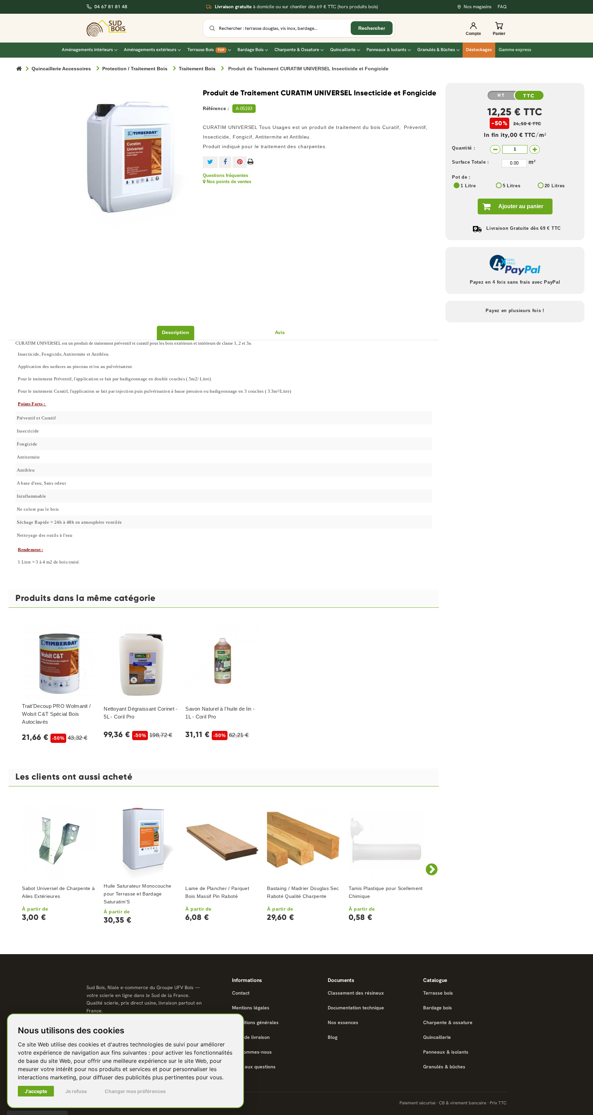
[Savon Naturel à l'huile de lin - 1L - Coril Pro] (222, 662)
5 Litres (512, 185)
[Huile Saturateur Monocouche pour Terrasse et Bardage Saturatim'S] (141, 841)
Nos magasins (477, 7)
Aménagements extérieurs (150, 49)
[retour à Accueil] (18, 69)
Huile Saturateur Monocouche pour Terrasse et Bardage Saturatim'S (137, 893)
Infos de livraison (251, 1037)
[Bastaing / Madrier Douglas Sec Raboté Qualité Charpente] (304, 841)
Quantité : (463, 148)
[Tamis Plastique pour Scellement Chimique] (386, 841)
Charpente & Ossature (297, 49)
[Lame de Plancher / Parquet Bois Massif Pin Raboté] (222, 841)
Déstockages (479, 49)
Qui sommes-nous (252, 1052)
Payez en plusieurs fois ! (515, 310)
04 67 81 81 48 (110, 7)
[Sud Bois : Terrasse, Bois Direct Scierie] (111, 28)
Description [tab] (175, 332)
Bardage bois (437, 1008)
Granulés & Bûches (436, 49)
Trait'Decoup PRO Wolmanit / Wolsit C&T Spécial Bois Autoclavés (56, 714)
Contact (240, 993)
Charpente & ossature (448, 1022)
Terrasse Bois (205, 49)
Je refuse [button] (76, 1091)
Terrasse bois (438, 993)
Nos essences (343, 1022)
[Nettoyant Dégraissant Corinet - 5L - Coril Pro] (141, 662)
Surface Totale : (470, 162)
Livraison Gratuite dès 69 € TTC (523, 228)
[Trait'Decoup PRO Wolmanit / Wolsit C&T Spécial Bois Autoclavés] (59, 662)
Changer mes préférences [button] (135, 1091)
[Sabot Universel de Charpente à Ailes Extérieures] (59, 841)
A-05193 (244, 108)
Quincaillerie (343, 49)
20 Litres (555, 185)
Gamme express (515, 49)
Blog (332, 1037)
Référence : (216, 108)
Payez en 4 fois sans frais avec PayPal (515, 282)
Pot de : (461, 177)
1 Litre (468, 185)
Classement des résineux (356, 993)
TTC (529, 96)
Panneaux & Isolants (386, 49)
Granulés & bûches (444, 1067)
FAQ (502, 7)
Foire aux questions (254, 1067)
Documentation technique (356, 1008)
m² (531, 162)
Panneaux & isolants (445, 1052)
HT (501, 95)
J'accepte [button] (36, 1091)
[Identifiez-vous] (473, 28)
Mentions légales (250, 1008)
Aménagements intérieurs (87, 49)
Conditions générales (255, 1022)
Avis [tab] (280, 332)
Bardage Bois (250, 49)
